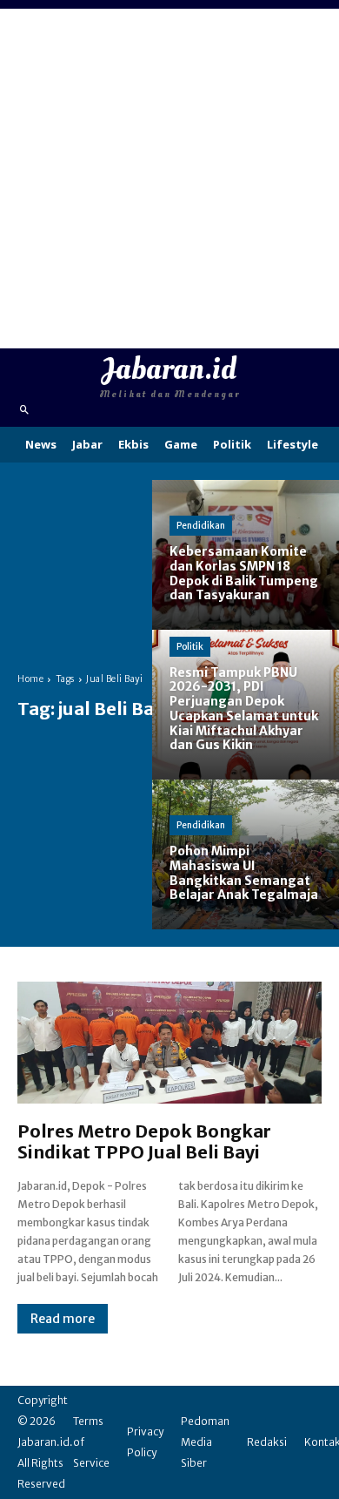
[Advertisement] (169, 178)
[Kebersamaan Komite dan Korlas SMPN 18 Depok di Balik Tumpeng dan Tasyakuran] (245, 555)
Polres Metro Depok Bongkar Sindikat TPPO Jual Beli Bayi (144, 1141)
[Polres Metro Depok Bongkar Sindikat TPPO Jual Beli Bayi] (169, 1043)
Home (30, 679)
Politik (189, 646)
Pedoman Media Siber (205, 1442)
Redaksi (267, 1441)
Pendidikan (200, 525)
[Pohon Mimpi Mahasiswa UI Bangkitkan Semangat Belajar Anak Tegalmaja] (245, 854)
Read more (62, 1319)
